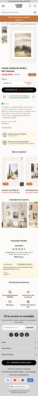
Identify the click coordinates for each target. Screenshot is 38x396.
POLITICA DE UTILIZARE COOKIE (12, 372)
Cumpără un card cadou (20, 363)
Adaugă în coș (19, 90)
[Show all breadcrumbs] (4, 24)
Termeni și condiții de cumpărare (19, 369)
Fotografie (12, 24)
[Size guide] (4, 96)
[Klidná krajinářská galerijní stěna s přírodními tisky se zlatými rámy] (14, 215)
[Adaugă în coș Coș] (22, 184)
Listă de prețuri (7, 127)
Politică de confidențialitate (19, 375)
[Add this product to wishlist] (33, 96)
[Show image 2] (4, 39)
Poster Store (23, 391)
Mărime (4, 79)
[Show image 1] (4, 30)
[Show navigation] (3, 6)
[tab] (30, 6)
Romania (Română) (19, 387)
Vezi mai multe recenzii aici (19, 282)
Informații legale (30, 372)
